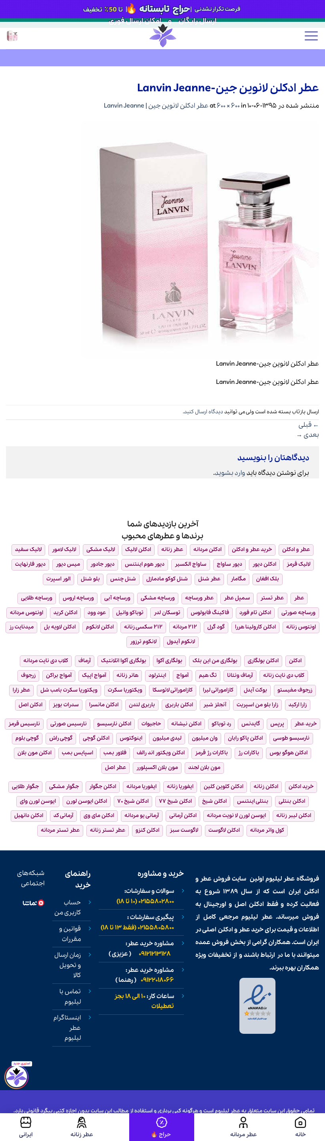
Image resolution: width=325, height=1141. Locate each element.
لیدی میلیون (167, 738)
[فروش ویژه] (161, 1127)
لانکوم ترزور (143, 642)
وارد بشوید (230, 473)
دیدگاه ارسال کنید (203, 412)
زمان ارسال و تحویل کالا (67, 965)
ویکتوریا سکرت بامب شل (69, 690)
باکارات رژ (248, 753)
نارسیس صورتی (68, 724)
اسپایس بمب (77, 753)
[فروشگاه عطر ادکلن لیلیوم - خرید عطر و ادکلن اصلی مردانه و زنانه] (162, 35)
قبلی (308, 425)
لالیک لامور (64, 549)
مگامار (238, 579)
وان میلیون (205, 738)
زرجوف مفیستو (294, 690)
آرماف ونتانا (240, 675)
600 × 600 (228, 105)
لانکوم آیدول (181, 642)
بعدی (307, 434)
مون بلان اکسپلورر (157, 767)
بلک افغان (267, 579)
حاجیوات (151, 724)
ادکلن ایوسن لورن (86, 801)
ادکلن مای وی (99, 815)
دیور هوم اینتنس (144, 564)
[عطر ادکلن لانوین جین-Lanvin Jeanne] (200, 238)
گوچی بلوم (27, 738)
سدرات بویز (66, 705)
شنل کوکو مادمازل (167, 579)
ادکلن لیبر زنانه (293, 815)
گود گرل (216, 627)
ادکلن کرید (65, 613)
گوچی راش (61, 738)
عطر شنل (209, 579)
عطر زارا (21, 690)
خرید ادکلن (301, 786)
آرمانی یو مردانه (141, 815)
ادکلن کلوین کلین (223, 786)
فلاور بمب (114, 753)
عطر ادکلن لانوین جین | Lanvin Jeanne (156, 105)
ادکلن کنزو (147, 830)
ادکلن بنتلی (292, 801)
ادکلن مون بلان (34, 753)
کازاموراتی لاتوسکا (173, 690)
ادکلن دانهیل (28, 815)
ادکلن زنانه (266, 786)
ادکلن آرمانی (183, 815)
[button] (311, 35)
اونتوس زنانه (301, 627)
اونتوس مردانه (26, 613)
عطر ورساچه (199, 598)
